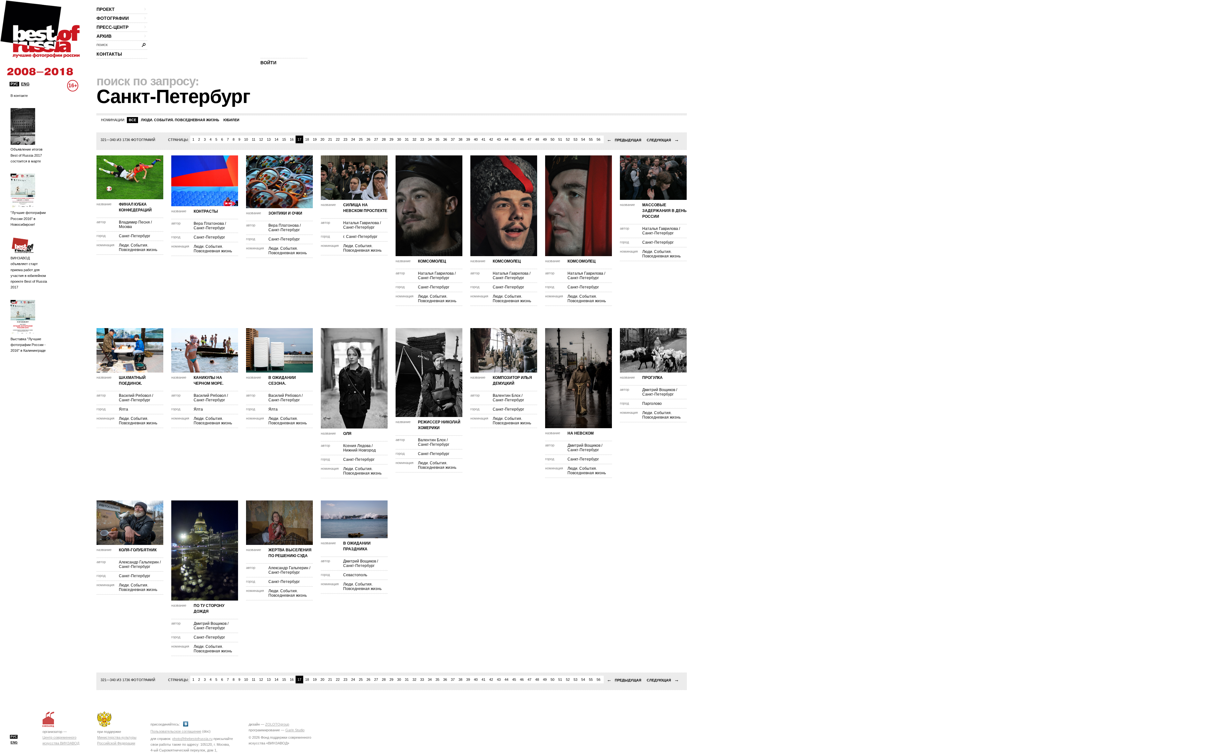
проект (105, 9)
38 (460, 139)
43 (499, 139)
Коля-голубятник (138, 550)
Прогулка (652, 377)
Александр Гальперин (139, 562)
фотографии (112, 18)
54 (583, 139)
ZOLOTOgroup (277, 724)
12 (261, 139)
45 (514, 139)
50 (552, 139)
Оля (347, 433)
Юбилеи (231, 120)
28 (384, 139)
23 (345, 139)
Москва (125, 226)
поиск (102, 45)
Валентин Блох (432, 440)
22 (338, 139)
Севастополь (355, 575)
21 (330, 139)
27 (376, 139)
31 (407, 139)
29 (391, 139)
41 (483, 139)
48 (537, 139)
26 (368, 139)
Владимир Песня (134, 222)
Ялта (123, 409)
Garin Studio (295, 730)
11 (253, 139)
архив (104, 36)
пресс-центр (112, 27)
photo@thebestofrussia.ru (192, 739)
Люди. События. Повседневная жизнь (180, 120)
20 (322, 139)
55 (591, 139)
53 (575, 139)
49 (545, 139)
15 (284, 139)
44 (506, 139)
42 (491, 139)
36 (445, 139)
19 (315, 139)
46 (522, 139)
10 (246, 139)
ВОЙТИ (268, 62)
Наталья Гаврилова (361, 223)
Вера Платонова (209, 223)
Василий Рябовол (135, 395)
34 (430, 139)
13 (269, 139)
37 (453, 139)
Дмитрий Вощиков (583, 445)
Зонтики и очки (285, 213)
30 (399, 139)
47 (529, 139)
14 (276, 139)
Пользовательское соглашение (175, 731)
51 (560, 139)
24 (353, 139)
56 (598, 139)
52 (568, 139)
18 (307, 139)
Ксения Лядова (357, 446)
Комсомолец (432, 261)
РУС (14, 84)
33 (422, 139)
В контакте (19, 96)
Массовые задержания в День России (664, 211)
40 (476, 139)
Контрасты (206, 211)
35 (437, 139)
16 (292, 139)
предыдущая (624, 140)
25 (361, 139)
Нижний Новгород (359, 450)
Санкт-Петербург (134, 236)
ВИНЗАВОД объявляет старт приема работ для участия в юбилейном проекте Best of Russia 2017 (29, 272)
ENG (25, 84)
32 (414, 139)
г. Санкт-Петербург (360, 236)
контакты (109, 54)
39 (468, 139)
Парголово (652, 403)
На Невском (580, 433)
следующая (663, 140)
